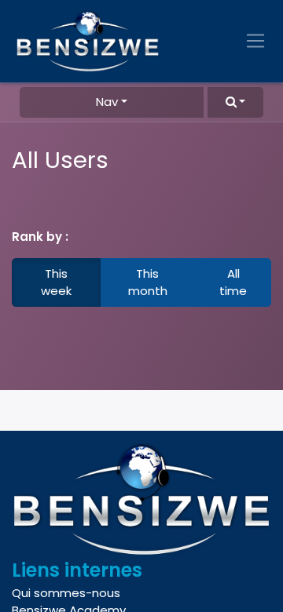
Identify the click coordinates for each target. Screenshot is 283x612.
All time (233, 282)
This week (56, 282)
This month (147, 282)
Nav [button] (107, 101)
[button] (235, 102)
